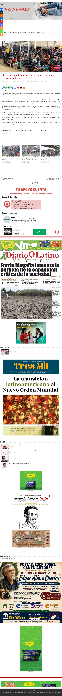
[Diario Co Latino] (31, 11)
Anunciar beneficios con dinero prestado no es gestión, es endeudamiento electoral (27, 457)
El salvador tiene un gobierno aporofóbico (18, 350)
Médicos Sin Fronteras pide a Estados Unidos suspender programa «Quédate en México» (50, 158)
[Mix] (1, 28)
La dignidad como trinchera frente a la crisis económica (21, 444)
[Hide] (0, 37)
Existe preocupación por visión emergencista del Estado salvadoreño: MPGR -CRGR (52, 177)
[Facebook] (3, 87)
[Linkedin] (12, 87)
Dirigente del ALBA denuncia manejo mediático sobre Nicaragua (10, 177)
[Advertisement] (31, 25)
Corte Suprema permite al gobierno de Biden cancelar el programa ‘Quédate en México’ (11, 158)
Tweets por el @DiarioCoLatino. (8, 558)
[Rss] (24, 183)
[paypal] (38, 183)
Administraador (6, 81)
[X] (9, 87)
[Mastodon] (1, 24)
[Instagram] (18, 87)
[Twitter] (15, 87)
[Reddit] (1, 15)
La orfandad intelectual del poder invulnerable (19, 463)
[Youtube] (32, 183)
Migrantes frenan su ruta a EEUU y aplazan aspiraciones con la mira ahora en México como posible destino (30, 158)
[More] (24, 87)
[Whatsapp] (6, 87)
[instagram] (35, 183)
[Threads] (21, 87)
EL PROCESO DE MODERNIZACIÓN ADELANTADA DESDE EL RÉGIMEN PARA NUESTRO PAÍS (28, 451)
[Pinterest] (1, 21)
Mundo (10, 32)
